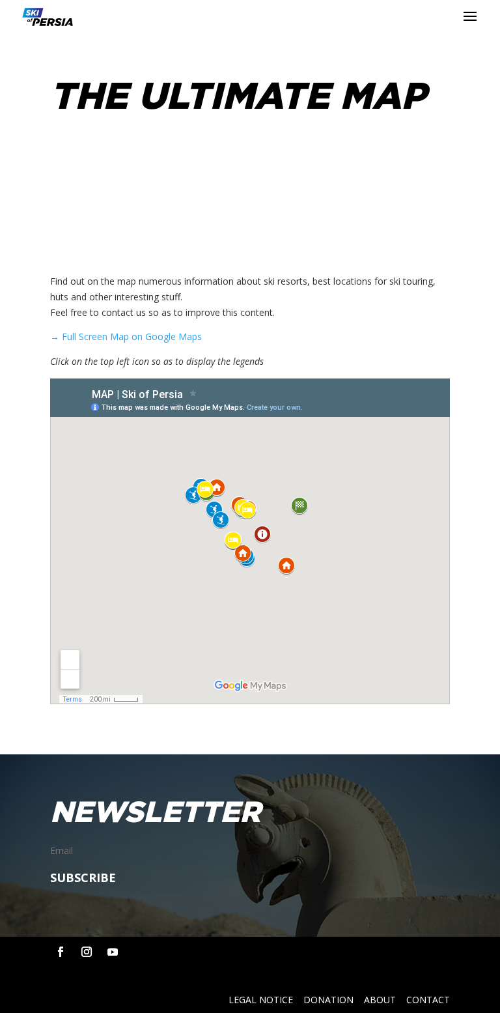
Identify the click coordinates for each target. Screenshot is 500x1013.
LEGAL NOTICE (261, 999)
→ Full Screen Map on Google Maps (126, 336)
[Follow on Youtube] (112, 951)
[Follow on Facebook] (60, 951)
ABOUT (380, 999)
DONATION (328, 999)
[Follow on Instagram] (86, 951)
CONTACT (428, 999)
